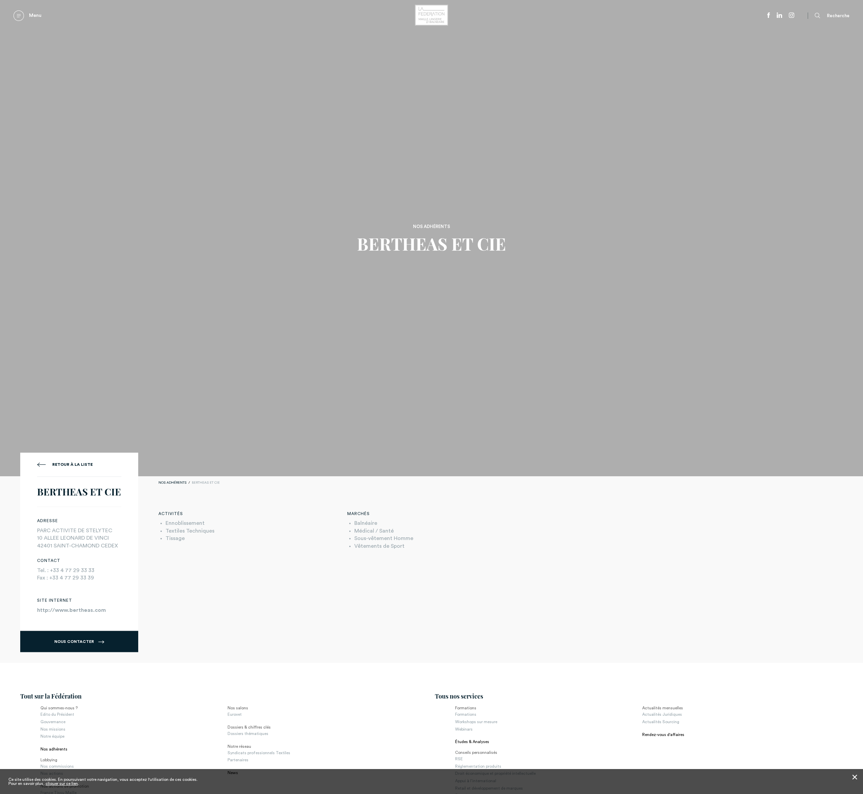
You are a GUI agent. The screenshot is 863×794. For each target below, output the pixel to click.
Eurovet (235, 714)
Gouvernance (52, 722)
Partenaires (238, 760)
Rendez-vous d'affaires (663, 735)
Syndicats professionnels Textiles (259, 753)
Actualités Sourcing (660, 722)
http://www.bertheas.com (71, 610)
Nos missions (52, 729)
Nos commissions (57, 766)
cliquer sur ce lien (62, 784)
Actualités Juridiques (662, 714)
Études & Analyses (472, 742)
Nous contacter (74, 642)
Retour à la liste (72, 464)
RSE (459, 759)
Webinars (464, 729)
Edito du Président (57, 714)
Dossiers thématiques (248, 734)
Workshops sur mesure (476, 722)
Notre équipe (52, 736)
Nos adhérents (172, 482)
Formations (465, 714)
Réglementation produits (478, 766)
